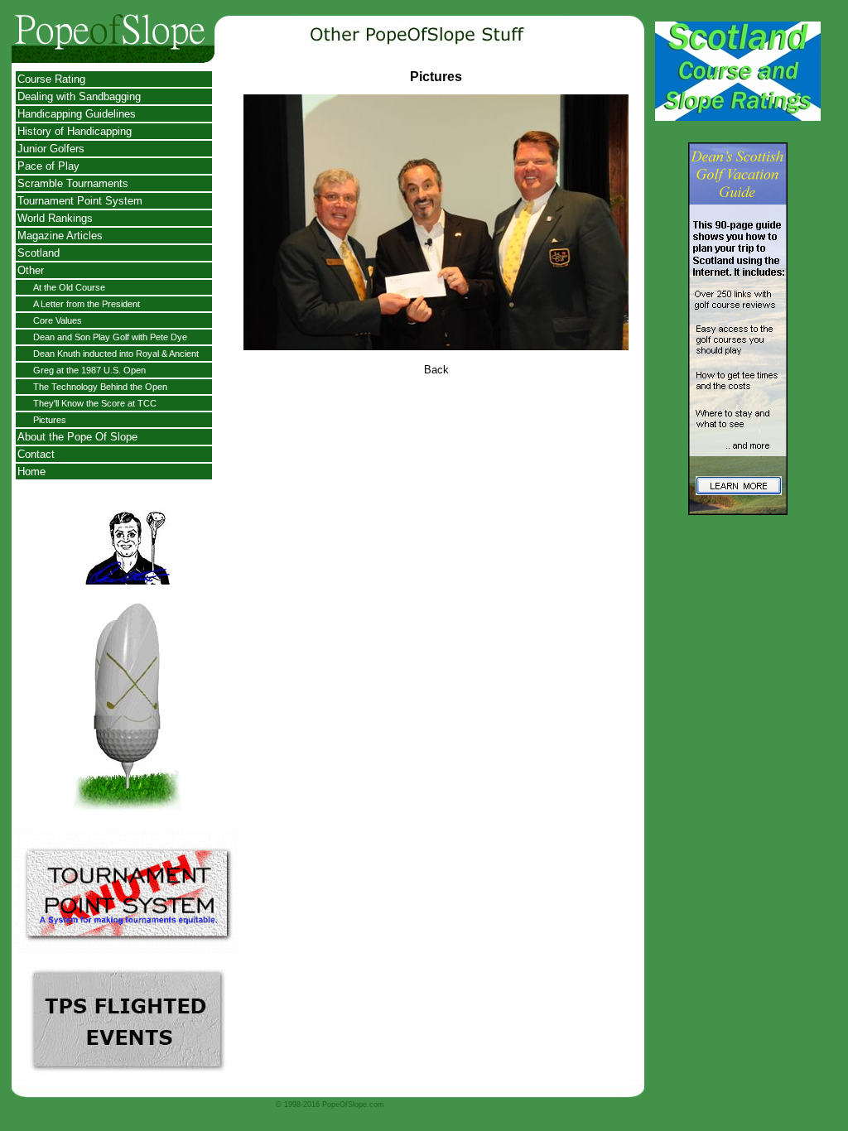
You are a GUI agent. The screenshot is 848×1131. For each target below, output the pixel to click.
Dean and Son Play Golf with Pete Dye (110, 337)
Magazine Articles (60, 235)
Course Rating (51, 79)
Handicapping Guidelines (76, 114)
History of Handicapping (74, 131)
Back (436, 369)
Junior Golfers (50, 148)
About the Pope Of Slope (77, 437)
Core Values (57, 320)
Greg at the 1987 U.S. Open (89, 370)
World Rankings (55, 218)
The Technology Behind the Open (100, 387)
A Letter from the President (86, 304)
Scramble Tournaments (72, 183)
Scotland (38, 253)
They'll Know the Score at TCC (95, 403)
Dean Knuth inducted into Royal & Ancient (116, 354)
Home (31, 471)
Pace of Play (48, 166)
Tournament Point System (79, 201)
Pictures (49, 420)
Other (30, 270)
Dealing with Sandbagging (79, 96)
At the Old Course (69, 287)
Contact (36, 454)
